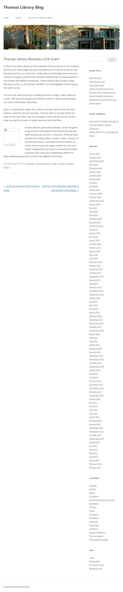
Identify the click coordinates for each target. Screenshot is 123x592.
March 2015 (94, 344)
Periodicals (94, 525)
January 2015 (95, 352)
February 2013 (95, 420)
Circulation (94, 496)
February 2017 (95, 287)
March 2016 (94, 312)
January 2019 (95, 247)
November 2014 (96, 359)
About (19, 18)
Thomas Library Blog (24, 7)
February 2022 (95, 218)
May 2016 (93, 305)
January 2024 (95, 171)
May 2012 (93, 453)
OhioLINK (93, 521)
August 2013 (94, 399)
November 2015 (96, 323)
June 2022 (93, 211)
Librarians (30, 163)
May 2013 (93, 409)
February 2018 (95, 262)
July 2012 (93, 445)
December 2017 (96, 269)
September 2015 (96, 330)
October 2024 (95, 157)
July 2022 (93, 207)
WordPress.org (95, 568)
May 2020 (93, 236)
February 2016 (95, 316)
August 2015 (94, 334)
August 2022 (94, 204)
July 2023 (93, 182)
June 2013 (93, 406)
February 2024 (95, 168)
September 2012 (96, 438)
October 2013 (95, 391)
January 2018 (95, 265)
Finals (91, 510)
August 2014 (94, 370)
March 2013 (94, 417)
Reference (93, 528)
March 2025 (94, 153)
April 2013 (93, 413)
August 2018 (94, 251)
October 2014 (95, 363)
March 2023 (94, 189)
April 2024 (93, 164)
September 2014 (96, 366)
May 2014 (93, 373)
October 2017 (95, 272)
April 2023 (93, 186)
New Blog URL (95, 78)
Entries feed (94, 561)
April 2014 (93, 377)
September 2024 (96, 85)
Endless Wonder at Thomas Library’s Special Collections (103, 125)
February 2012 (95, 463)
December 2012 (96, 427)
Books (92, 492)
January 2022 (95, 222)
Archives (93, 485)
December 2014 (96, 355)
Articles (92, 489)
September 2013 (96, 395)
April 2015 (93, 341)
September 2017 (96, 276)
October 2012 (95, 435)
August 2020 (94, 233)
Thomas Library (42, 163)
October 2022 (95, 197)
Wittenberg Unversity (98, 539)
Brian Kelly (94, 121)
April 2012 (93, 456)
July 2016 (93, 301)
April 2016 (93, 308)
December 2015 (96, 319)
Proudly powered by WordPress (17, 586)
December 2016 (96, 290)
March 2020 (94, 240)
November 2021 (96, 225)
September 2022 (96, 200)
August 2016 (94, 298)
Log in (92, 557)
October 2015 (95, 326)
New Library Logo (97, 81)
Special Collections (97, 532)
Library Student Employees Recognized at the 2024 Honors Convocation (103, 100)
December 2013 (96, 384)
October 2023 (95, 175)
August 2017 (94, 280)
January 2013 (95, 424)
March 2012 (94, 460)
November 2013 (96, 388)
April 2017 (93, 283)
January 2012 (95, 467)
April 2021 (93, 229)
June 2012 (93, 449)
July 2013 (93, 402)
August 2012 (94, 442)
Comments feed (96, 564)
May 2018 (93, 254)
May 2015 (93, 337)
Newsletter (94, 518)
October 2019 (95, 244)
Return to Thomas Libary (40, 18)
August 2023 (94, 179)
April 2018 (93, 258)
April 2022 (93, 215)
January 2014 (95, 381)
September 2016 (96, 294)
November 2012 (96, 431)
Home (6, 18)
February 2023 (95, 193)
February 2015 (95, 348)
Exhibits (92, 507)
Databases (94, 503)
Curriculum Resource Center (101, 500)
